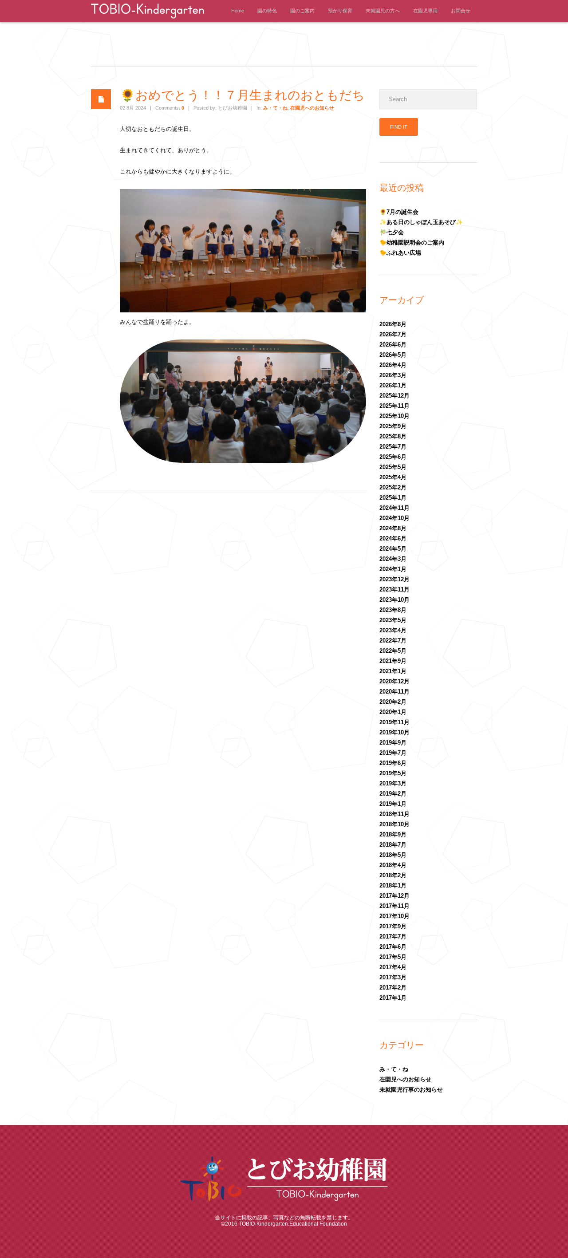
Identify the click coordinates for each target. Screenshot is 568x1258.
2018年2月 (392, 875)
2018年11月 (394, 814)
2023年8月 (392, 610)
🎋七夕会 (391, 232)
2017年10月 (394, 916)
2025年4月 (392, 477)
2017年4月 (392, 967)
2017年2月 (392, 987)
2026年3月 (392, 375)
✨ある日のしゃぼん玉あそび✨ (421, 222)
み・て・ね (275, 107)
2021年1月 (392, 671)
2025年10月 (394, 416)
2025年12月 (394, 395)
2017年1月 (392, 997)
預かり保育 (340, 10)
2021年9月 (392, 661)
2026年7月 (392, 334)
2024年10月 (394, 518)
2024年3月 (392, 559)
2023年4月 (392, 630)
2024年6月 (392, 538)
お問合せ (460, 10)
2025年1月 (392, 497)
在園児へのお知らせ (312, 107)
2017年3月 (392, 977)
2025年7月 (392, 446)
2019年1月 (392, 804)
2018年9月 (392, 834)
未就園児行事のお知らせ (411, 1089)
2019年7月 (392, 752)
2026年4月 (392, 365)
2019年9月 (392, 742)
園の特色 (267, 10)
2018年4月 (392, 865)
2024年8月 (392, 528)
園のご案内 (302, 10)
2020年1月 (392, 712)
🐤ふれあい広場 (400, 252)
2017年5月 (392, 957)
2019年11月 (394, 722)
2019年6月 (392, 763)
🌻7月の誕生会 (398, 212)
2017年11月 (394, 906)
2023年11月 (394, 589)
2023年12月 (394, 579)
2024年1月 (392, 569)
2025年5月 (392, 467)
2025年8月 (392, 436)
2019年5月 (392, 773)
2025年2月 (392, 487)
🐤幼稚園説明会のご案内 (411, 242)
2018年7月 (392, 844)
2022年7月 (392, 640)
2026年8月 (392, 324)
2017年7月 (392, 936)
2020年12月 (394, 681)
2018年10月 (394, 824)
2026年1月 (392, 385)
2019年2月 (392, 793)
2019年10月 (394, 732)
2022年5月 (392, 650)
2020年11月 (394, 691)
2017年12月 (394, 895)
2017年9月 (392, 926)
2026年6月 (392, 344)
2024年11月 (394, 508)
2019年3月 (392, 783)
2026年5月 (392, 354)
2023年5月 (392, 620)
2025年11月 (394, 405)
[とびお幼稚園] (147, 19)
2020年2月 (392, 701)
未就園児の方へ (383, 10)
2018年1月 (392, 885)
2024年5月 (392, 548)
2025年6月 (392, 457)
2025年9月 (392, 426)
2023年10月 (394, 599)
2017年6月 (392, 946)
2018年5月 (392, 855)
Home (237, 10)
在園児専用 (425, 10)
